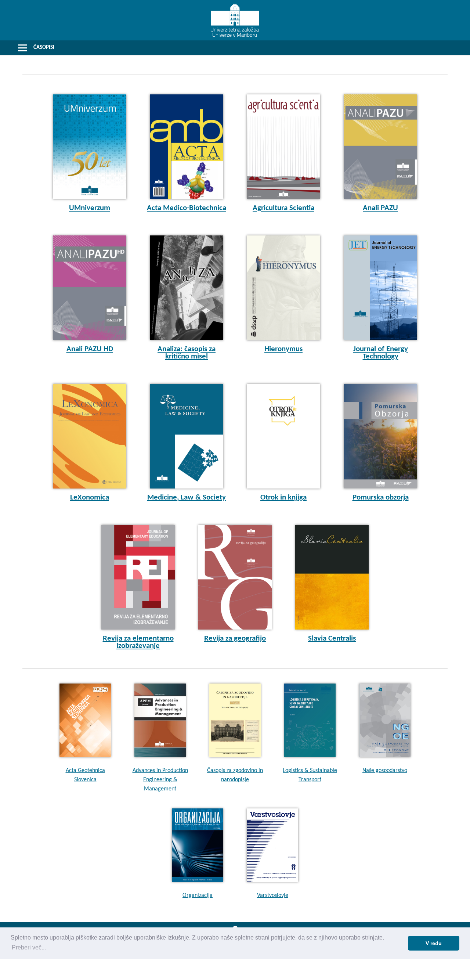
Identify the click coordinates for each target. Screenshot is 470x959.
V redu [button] (434, 943)
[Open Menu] (22, 47)
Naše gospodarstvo (384, 771)
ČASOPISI (43, 47)
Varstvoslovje (272, 895)
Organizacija (197, 895)
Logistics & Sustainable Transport (310, 775)
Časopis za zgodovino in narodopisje (235, 775)
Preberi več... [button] (29, 947)
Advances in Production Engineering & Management (160, 780)
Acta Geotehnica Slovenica (85, 775)
